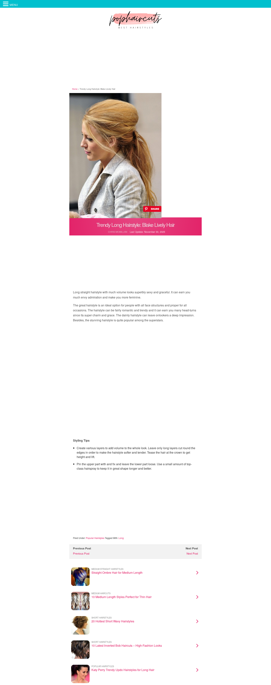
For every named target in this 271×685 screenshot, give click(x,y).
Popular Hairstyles (95, 537)
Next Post (192, 553)
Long (121, 537)
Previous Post (81, 553)
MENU (14, 5)
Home (74, 88)
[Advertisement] (135, 59)
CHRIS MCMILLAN (117, 231)
